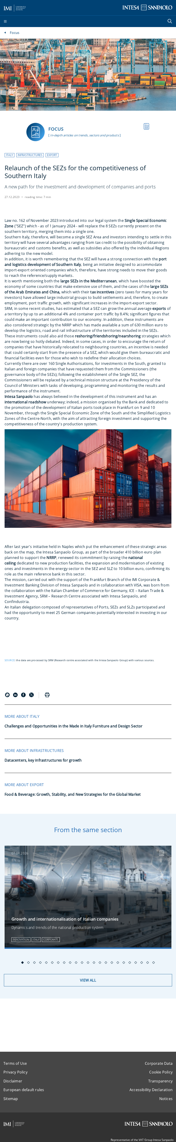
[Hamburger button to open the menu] (5, 21)
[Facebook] (24, 695)
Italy (9, 155)
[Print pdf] (47, 695)
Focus (14, 32)
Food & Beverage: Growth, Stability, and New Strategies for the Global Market (73, 794)
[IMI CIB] (14, 1123)
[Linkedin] (16, 695)
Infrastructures (30, 155)
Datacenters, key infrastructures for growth (43, 760)
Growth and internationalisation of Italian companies (64, 919)
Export (52, 155)
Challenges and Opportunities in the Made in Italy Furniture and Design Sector (74, 726)
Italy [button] (36, 939)
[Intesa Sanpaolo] (148, 1124)
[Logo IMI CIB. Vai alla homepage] (15, 7)
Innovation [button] (21, 939)
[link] (88, 897)
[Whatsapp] (8, 695)
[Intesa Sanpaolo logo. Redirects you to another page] (147, 7)
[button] (9, 155)
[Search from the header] (170, 21)
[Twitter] (31, 695)
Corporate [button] (50, 939)
